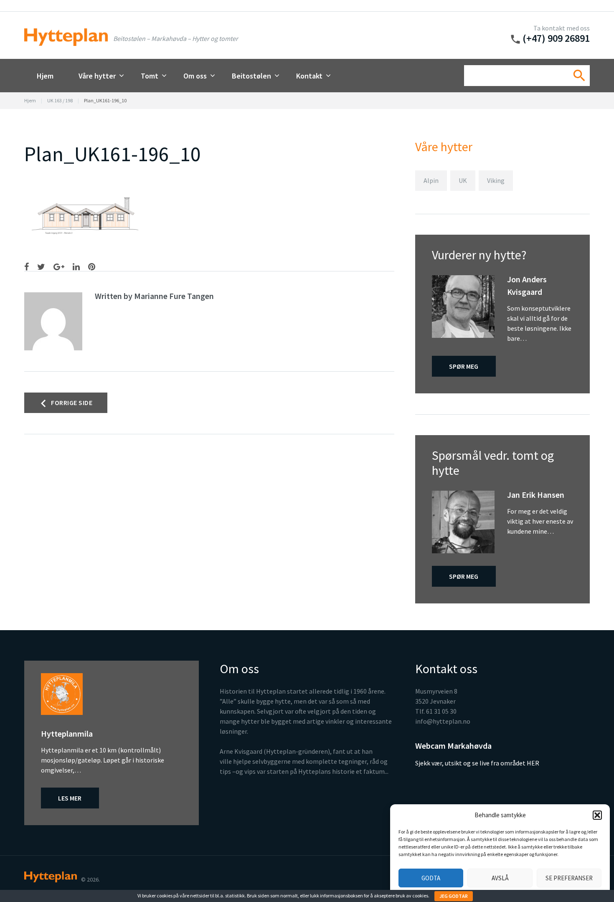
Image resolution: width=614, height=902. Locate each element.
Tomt (149, 76)
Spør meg (463, 366)
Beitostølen (251, 76)
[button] (597, 815)
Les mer (69, 798)
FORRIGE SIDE (71, 402)
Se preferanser (569, 878)
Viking (496, 180)
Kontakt (309, 76)
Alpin (431, 180)
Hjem (45, 76)
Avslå (500, 878)
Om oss (195, 76)
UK (463, 180)
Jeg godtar (453, 896)
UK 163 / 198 (60, 100)
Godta (430, 878)
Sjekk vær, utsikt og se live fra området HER (477, 763)
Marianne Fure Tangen (174, 296)
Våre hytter (97, 76)
